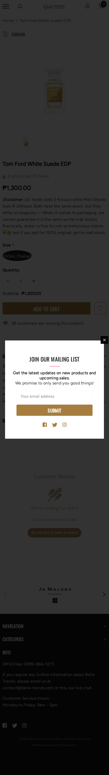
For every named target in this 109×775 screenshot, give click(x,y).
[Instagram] (64, 425)
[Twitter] (54, 425)
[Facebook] (45, 425)
